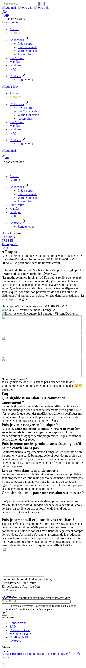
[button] (9, 237)
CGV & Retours (20, 630)
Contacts (15, 641)
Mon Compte (10, 22)
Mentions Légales (21, 633)
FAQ (13, 626)
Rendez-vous (18, 623)
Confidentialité (19, 637)
